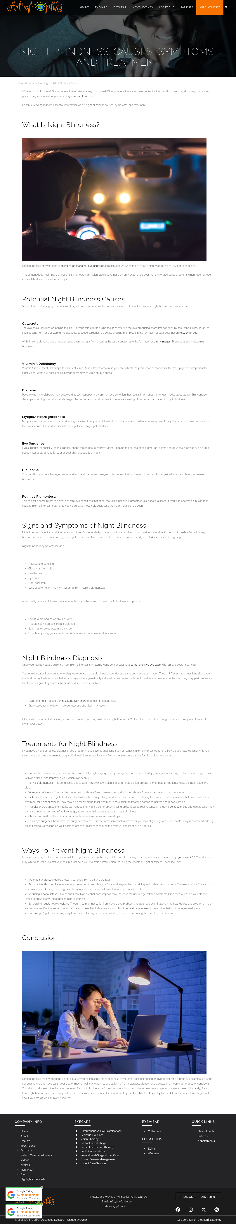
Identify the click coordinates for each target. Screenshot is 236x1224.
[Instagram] (190, 1207)
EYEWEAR (150, 1122)
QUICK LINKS (203, 1122)
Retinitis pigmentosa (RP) (180, 857)
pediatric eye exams (137, 908)
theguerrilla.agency (209, 1219)
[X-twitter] (203, 1207)
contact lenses (178, 806)
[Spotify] (216, 1207)
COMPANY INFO (28, 1122)
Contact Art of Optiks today (145, 1093)
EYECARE (82, 1122)
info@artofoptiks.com (122, 1201)
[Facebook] (178, 1207)
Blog (45, 83)
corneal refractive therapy (62, 811)
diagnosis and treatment (79, 96)
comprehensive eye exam (146, 664)
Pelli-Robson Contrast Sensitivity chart (63, 700)
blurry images (162, 341)
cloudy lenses (188, 332)
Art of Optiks (60, 83)
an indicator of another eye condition (82, 265)
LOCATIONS (152, 1139)
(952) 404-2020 (122, 1206)
